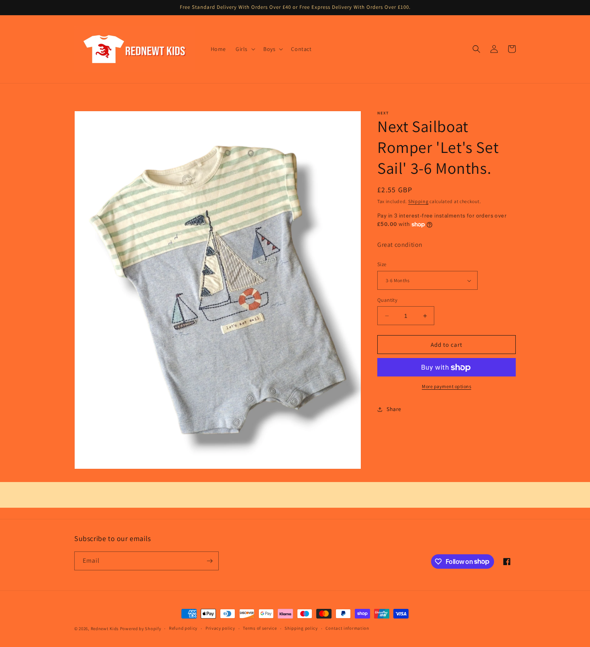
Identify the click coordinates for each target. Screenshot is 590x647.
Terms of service (260, 628)
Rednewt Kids (105, 628)
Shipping (418, 201)
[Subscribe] (209, 560)
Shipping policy (301, 628)
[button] (244, 49)
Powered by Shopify (140, 628)
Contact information (347, 628)
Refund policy (183, 628)
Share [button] (394, 409)
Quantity (387, 300)
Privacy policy (220, 628)
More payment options (446, 387)
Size (382, 264)
